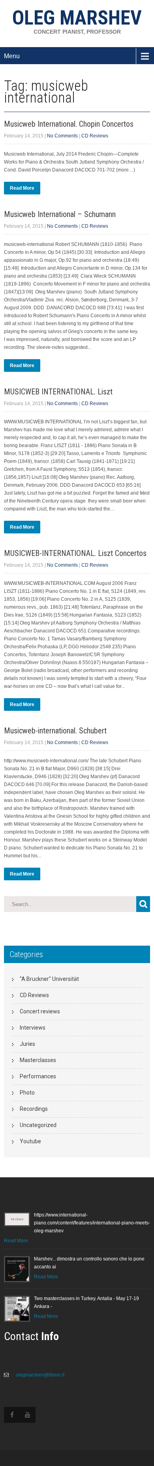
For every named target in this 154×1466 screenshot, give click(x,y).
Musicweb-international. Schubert (55, 730)
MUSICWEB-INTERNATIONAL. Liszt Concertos (75, 553)
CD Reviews (94, 136)
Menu (12, 56)
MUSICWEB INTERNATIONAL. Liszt (58, 391)
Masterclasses (38, 1060)
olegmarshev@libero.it (39, 1375)
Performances (38, 1076)
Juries (27, 1044)
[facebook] (12, 1415)
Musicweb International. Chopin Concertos (68, 124)
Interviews (32, 1027)
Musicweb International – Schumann (60, 214)
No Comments (62, 136)
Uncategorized (38, 1125)
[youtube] (28, 1415)
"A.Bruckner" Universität (49, 979)
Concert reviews (40, 1011)
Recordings (34, 1109)
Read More (22, 188)
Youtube (30, 1141)
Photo (27, 1092)
